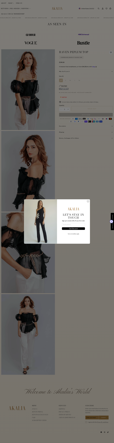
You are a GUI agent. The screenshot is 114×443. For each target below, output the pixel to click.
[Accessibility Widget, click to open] (111, 221)
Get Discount (73, 228)
